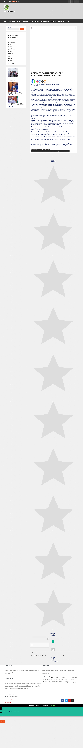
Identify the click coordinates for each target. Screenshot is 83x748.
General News (35, 149)
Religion (10, 60)
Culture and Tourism (13, 37)
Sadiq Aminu (47, 149)
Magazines (12, 21)
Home (5, 21)
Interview (25, 21)
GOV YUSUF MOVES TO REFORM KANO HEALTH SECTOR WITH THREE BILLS (16, 104)
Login (53, 634)
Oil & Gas (11, 56)
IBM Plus (53, 705)
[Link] (46, 655)
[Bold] (31, 655)
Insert (2, 721)
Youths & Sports (12, 63)
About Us (53, 21)
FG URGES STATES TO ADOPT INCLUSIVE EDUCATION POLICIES (15, 93)
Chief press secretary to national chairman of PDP (60, 151)
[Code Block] (44, 655)
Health (10, 51)
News (18, 21)
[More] (45, 81)
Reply (2, 716)
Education (11, 40)
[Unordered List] (40, 655)
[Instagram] (37, 81)
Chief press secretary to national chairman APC (41, 151)
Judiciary (11, 55)
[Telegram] (40, 81)
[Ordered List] (38, 655)
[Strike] (37, 655)
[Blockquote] (42, 655)
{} (47, 655)
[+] (49, 655)
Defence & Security (13, 39)
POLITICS (40, 149)
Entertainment (45, 21)
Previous (34, 157)
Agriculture (11, 33)
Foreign (10, 47)
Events (31, 21)
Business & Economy (13, 35)
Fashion (37, 21)
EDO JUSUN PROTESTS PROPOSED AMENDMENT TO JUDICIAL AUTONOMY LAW (15, 79)
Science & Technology (13, 62)
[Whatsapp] (35, 81)
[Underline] (35, 655)
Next (73, 157)
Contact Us (61, 21)
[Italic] (33, 655)
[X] (42, 81)
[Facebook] (32, 81)
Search (9, 27)
